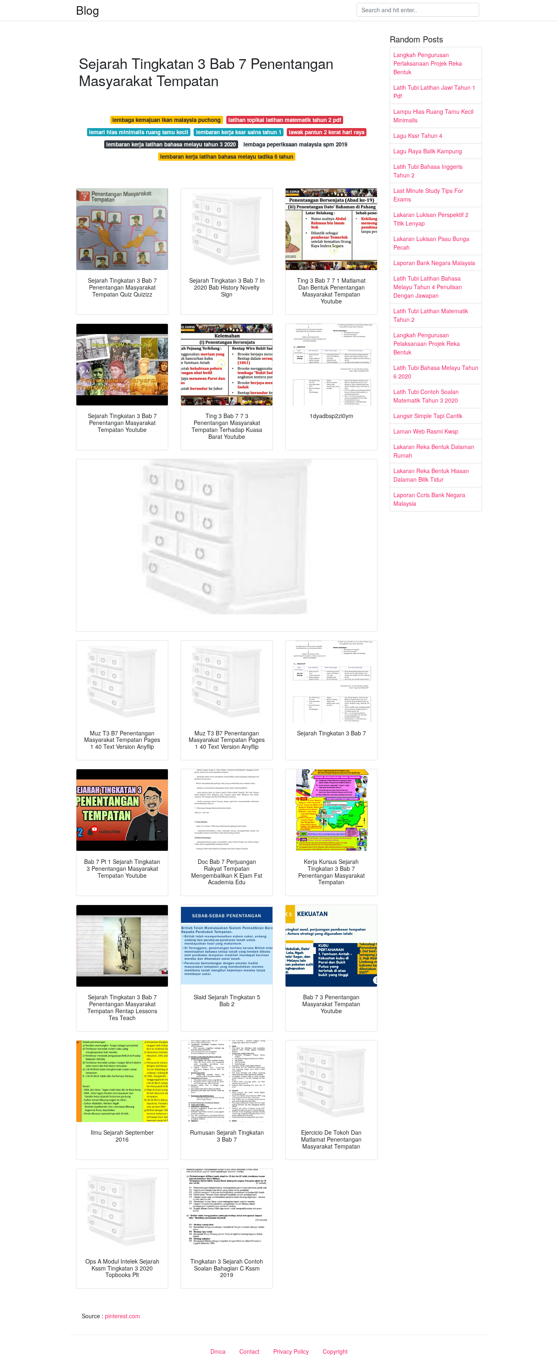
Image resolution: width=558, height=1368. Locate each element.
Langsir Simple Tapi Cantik (427, 416)
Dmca (217, 1351)
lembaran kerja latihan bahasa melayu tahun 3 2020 (171, 144)
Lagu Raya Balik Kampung (427, 151)
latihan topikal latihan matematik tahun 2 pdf (284, 120)
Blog (87, 10)
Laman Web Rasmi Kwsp (425, 431)
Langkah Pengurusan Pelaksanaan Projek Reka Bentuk (426, 343)
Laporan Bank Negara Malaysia (434, 263)
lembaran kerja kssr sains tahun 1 (238, 132)
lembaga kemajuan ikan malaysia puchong (166, 120)
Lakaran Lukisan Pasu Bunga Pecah (431, 243)
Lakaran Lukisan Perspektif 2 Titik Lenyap (431, 218)
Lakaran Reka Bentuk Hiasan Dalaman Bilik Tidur (431, 475)
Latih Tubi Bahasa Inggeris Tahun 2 (427, 170)
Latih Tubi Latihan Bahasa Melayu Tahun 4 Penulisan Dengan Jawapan (427, 286)
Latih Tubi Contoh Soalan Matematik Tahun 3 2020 (426, 395)
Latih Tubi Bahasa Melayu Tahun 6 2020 (435, 371)
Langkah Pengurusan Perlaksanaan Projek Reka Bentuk (427, 63)
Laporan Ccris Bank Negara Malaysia (429, 499)
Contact (249, 1351)
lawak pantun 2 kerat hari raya (326, 132)
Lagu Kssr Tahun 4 (417, 135)
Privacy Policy (291, 1351)
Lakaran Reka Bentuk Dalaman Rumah (433, 451)
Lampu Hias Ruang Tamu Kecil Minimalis (433, 115)
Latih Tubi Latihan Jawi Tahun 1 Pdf (434, 91)
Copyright (335, 1351)
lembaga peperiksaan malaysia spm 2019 (295, 144)
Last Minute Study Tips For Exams (428, 194)
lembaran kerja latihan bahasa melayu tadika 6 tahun (226, 156)
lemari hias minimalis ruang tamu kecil (138, 132)
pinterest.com (122, 1316)
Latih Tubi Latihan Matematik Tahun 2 (430, 315)
